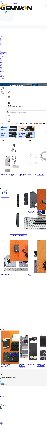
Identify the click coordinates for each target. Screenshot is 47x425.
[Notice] (45, 6)
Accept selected (1, 422)
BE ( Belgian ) (6, 14)
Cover (1, 90)
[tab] (1, 423)
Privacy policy (4, 405)
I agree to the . (3, 405)
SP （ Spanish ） (2, 88)
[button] (46, 163)
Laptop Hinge (2, 92)
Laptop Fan (1, 91)
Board (1, 95)
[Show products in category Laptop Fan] (9, 104)
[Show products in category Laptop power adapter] (9, 92)
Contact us (1, 2)
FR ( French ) (6, 20)
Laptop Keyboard (6, 12)
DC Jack (1, 94)
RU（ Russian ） (2, 87)
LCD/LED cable (2, 93)
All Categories (6, 11)
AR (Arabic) (6, 13)
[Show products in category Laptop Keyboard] (9, 98)
